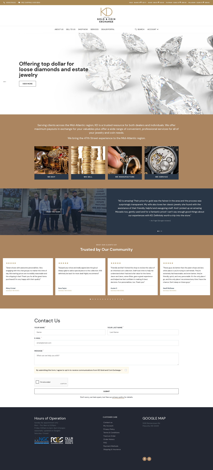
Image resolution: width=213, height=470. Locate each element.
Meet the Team (53, 212)
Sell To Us (70, 29)
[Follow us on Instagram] (149, 459)
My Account (108, 426)
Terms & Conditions (111, 432)
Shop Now (83, 29)
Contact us (107, 422)
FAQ (105, 443)
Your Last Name (115, 327)
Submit (106, 391)
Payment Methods (110, 446)
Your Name (40, 327)
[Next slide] (209, 212)
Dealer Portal (107, 29)
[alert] (81, 370)
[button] (159, 231)
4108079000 (11, 3)
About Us (59, 29)
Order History (109, 439)
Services (95, 29)
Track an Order (109, 436)
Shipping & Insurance (112, 449)
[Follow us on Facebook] (145, 459)
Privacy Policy (109, 429)
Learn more (28, 86)
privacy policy (118, 397)
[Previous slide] (110, 212)
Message (38, 351)
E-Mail (38, 338)
